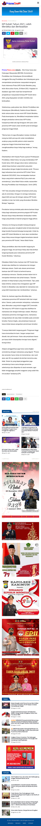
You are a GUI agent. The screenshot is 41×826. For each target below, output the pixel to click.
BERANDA (10, 823)
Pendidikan (19, 394)
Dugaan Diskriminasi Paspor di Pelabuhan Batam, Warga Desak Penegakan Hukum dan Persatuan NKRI (24, 713)
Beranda (4, 21)
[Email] (21, 33)
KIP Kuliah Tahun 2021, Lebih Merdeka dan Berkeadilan (10, 450)
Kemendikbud (12, 21)
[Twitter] (8, 33)
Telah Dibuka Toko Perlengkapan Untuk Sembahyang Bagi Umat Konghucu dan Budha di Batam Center (25, 795)
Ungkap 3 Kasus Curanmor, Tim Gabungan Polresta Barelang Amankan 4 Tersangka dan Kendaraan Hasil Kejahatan (24, 739)
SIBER (24, 823)
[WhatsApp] (17, 33)
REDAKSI (18, 823)
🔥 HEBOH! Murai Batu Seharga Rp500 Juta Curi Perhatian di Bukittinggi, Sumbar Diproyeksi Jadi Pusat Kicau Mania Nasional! (24, 730)
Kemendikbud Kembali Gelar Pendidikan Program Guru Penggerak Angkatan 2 (10, 429)
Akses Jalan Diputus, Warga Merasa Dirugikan (24, 810)
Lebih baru (6, 459)
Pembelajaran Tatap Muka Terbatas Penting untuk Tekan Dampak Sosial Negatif (30, 451)
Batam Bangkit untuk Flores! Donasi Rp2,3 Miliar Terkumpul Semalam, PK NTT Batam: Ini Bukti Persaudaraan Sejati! (24, 705)
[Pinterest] (12, 33)
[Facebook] (4, 33)
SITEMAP (30, 823)
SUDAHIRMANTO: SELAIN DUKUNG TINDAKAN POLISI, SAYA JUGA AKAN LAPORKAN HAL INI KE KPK (24, 786)
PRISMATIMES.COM (17, 820)
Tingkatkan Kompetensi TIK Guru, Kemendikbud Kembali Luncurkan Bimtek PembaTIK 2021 (29, 430)
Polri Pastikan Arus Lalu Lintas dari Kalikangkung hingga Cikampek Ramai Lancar (25, 777)
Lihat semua (36, 411)
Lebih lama (35, 459)
